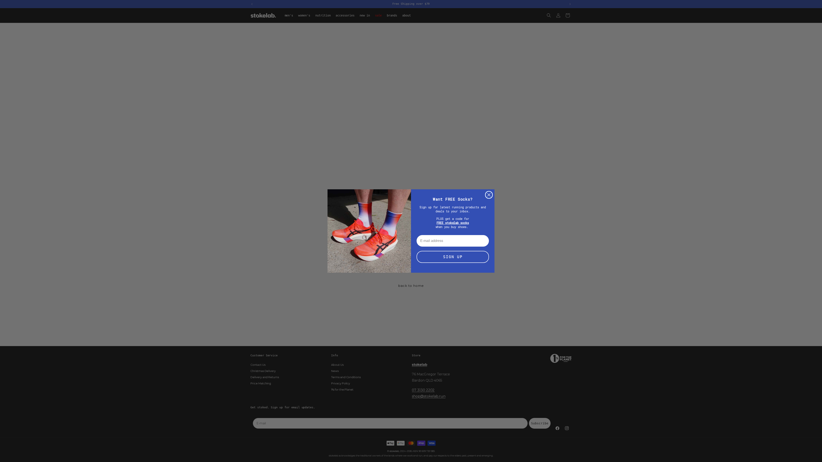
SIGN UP (453, 257)
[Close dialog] (488, 194)
